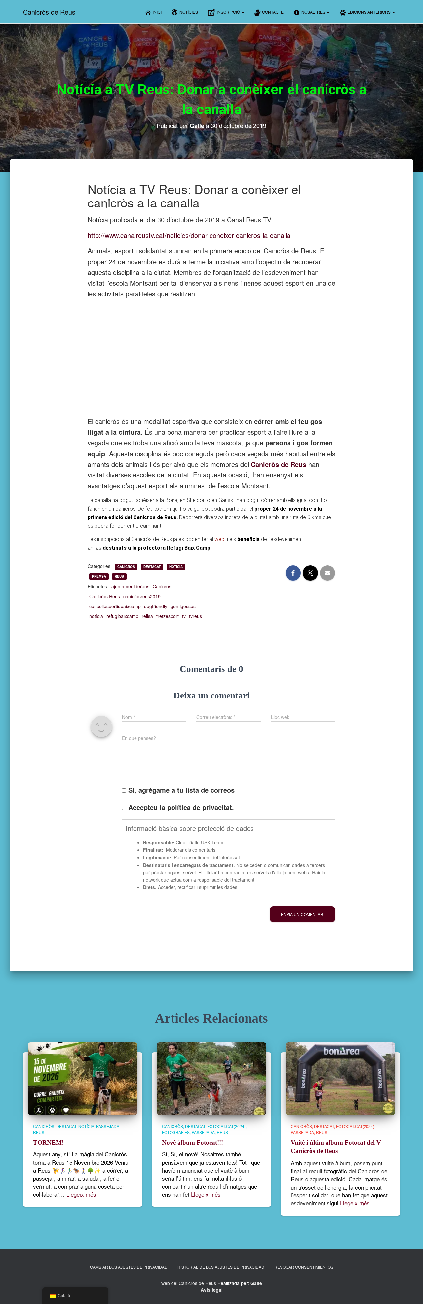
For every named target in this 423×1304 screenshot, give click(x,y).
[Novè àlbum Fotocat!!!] (211, 1078)
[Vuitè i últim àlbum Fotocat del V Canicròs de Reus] (340, 1078)
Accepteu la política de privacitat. (180, 807)
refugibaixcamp (122, 616)
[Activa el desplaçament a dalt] (410, 1290)
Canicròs (126, 566)
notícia (96, 616)
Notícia (176, 566)
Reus (119, 576)
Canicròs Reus (104, 596)
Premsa (99, 576)
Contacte (273, 12)
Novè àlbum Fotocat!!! (192, 1142)
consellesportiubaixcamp (115, 606)
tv (184, 616)
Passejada (107, 1126)
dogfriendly (155, 606)
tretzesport (167, 616)
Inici (157, 12)
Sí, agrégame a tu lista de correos (180, 790)
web (220, 539)
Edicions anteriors (369, 12)
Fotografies (176, 1132)
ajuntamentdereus (130, 586)
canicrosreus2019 (142, 596)
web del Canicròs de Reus (188, 1283)
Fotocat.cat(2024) (226, 1126)
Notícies (188, 12)
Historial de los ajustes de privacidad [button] (220, 1267)
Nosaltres (313, 12)
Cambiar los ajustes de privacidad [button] (129, 1267)
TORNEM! (48, 1142)
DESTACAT (152, 566)
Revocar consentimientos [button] (303, 1267)
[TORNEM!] (82, 1078)
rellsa (147, 616)
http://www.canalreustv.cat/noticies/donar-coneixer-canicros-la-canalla (189, 235)
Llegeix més (81, 1194)
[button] (242, 12)
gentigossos (183, 606)
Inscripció (229, 12)
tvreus (195, 616)
